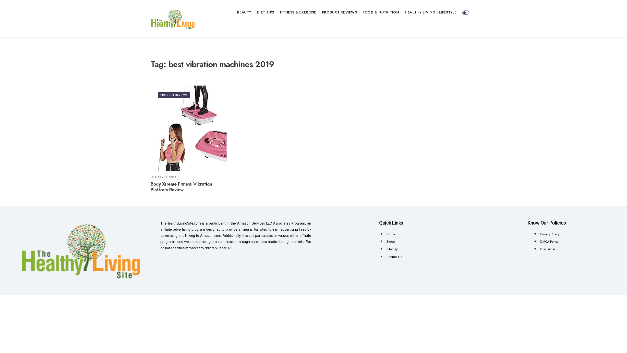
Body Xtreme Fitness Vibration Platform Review (181, 187)
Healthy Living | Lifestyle (431, 12)
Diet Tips (265, 12)
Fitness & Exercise (298, 12)
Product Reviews (339, 12)
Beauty (244, 12)
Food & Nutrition (381, 12)
